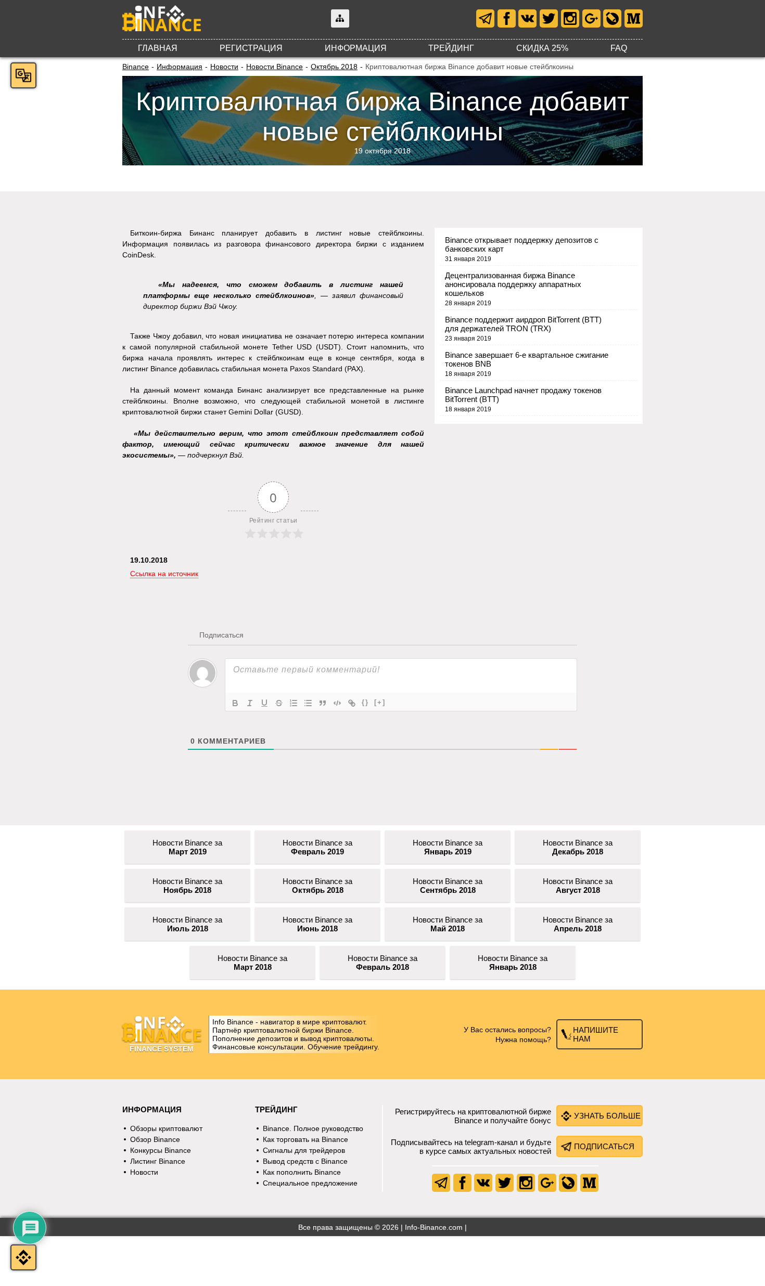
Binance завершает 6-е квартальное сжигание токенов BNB (526, 359)
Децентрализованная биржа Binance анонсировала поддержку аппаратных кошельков (513, 284)
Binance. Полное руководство (313, 1128)
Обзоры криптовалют (166, 1128)
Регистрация (251, 48)
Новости (224, 66)
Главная (157, 48)
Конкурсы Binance (160, 1150)
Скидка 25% (542, 48)
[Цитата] (322, 703)
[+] (380, 702)
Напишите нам (595, 1034)
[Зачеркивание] (279, 703)
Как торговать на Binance (305, 1139)
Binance (135, 66)
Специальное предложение (310, 1183)
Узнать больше (607, 1115)
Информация (356, 48)
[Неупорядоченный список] (308, 703)
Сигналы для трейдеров (304, 1150)
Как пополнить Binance (302, 1172)
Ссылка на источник (164, 573)
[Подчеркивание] (264, 703)
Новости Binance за (187, 847)
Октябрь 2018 (334, 66)
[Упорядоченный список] (293, 703)
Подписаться (604, 1146)
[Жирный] (235, 703)
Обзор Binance (155, 1139)
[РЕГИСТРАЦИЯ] (23, 1257)
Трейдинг (451, 48)
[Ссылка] (352, 703)
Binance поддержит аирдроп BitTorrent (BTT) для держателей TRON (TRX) (523, 324)
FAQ (618, 48)
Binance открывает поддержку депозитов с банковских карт (521, 244)
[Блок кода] (337, 703)
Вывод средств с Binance (305, 1161)
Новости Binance (274, 66)
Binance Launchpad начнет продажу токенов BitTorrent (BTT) (523, 395)
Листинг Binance (157, 1161)
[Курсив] (250, 703)
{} (365, 702)
